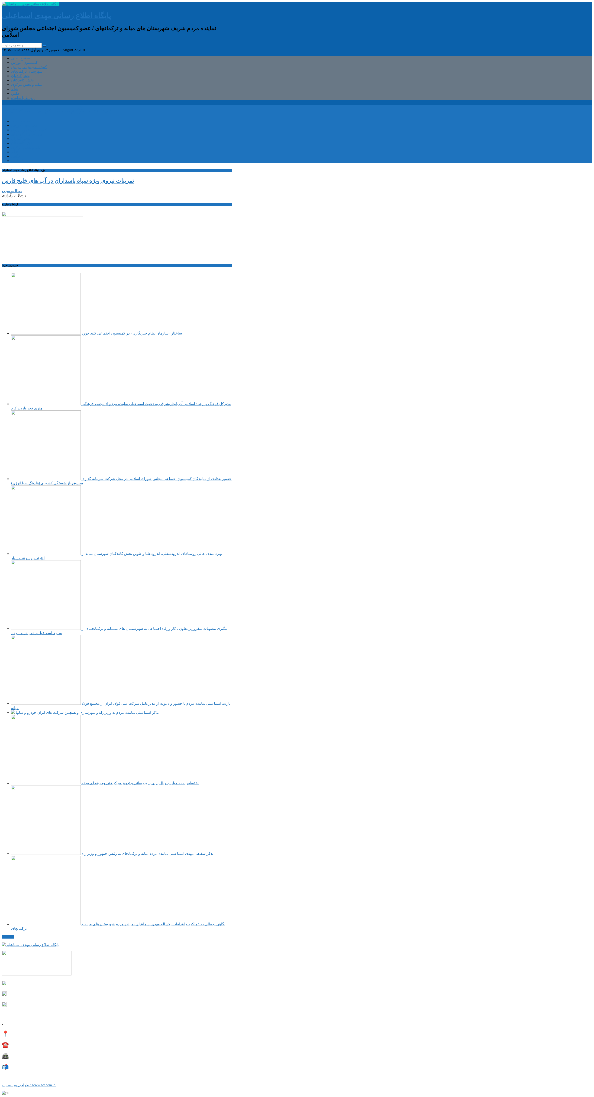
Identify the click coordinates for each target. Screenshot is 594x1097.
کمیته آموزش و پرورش (29, 67)
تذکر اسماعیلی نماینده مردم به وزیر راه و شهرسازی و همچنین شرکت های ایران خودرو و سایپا (87, 712)
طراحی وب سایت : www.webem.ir (29, 1085)
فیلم (14, 89)
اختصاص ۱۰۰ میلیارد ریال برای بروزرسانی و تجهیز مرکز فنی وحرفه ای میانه (140, 783)
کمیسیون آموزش (24, 62)
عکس (15, 93)
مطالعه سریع (12, 191)
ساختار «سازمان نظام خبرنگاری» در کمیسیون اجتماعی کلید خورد (131, 333)
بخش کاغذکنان (22, 80)
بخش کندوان (20, 76)
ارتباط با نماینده (23, 98)
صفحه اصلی (20, 58)
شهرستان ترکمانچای (26, 71)
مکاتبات (8, 937)
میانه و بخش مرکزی (26, 85)
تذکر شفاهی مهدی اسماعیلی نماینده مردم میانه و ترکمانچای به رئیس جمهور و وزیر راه (147, 854)
